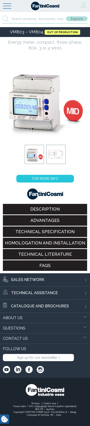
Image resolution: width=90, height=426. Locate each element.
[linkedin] (17, 369)
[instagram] (40, 369)
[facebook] (29, 369)
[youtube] (6, 369)
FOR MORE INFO (45, 179)
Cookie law (49, 403)
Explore (77, 19)
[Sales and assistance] (83, 5)
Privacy (35, 403)
